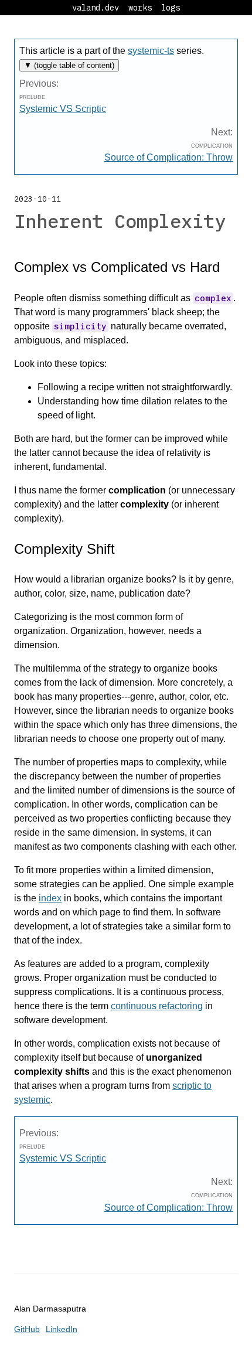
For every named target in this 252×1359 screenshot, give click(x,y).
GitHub (27, 1329)
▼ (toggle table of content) (69, 65)
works (140, 7)
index (50, 898)
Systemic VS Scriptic (62, 109)
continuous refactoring (157, 1006)
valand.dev (95, 7)
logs (170, 7)
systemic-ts (151, 51)
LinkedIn (61, 1329)
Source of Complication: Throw (168, 157)
